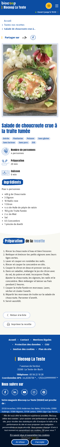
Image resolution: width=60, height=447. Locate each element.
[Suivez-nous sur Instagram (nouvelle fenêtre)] (34, 392)
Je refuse (20, 442)
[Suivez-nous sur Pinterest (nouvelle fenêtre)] (43, 392)
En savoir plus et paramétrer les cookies (30, 435)
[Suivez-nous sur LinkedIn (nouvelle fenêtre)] (14, 392)
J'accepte (39, 442)
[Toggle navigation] (56, 6)
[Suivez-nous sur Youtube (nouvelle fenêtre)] (24, 392)
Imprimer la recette (21, 324)
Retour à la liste (18, 315)
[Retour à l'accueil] (9, 3)
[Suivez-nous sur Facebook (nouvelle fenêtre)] (5, 392)
